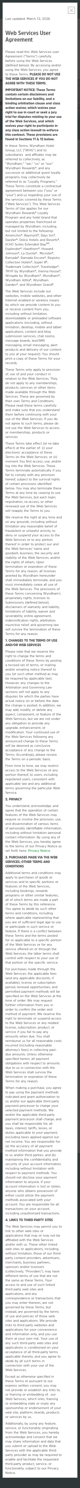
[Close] (71, 10)
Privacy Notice (39, 850)
